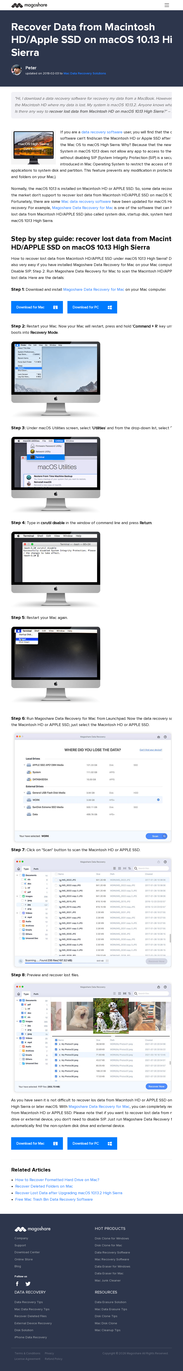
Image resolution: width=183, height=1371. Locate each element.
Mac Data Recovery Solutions (85, 73)
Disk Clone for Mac (108, 1245)
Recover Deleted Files (31, 1316)
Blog (18, 1266)
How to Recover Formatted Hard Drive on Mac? (57, 1180)
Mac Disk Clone (106, 1323)
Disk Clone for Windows (112, 1238)
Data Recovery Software (112, 1252)
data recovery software (102, 132)
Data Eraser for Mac (109, 1273)
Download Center (27, 1252)
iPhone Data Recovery (31, 1337)
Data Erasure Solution (110, 1302)
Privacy (49, 1353)
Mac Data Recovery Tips (32, 1309)
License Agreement (27, 1359)
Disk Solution (24, 1330)
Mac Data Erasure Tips (111, 1309)
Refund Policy (53, 1359)
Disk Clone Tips (106, 1316)
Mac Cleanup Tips (108, 1330)
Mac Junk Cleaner (108, 1280)
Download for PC (86, 307)
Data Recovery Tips (29, 1302)
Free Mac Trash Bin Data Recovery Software (54, 1200)
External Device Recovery (33, 1323)
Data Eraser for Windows (112, 1266)
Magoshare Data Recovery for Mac (82, 208)
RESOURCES (106, 1292)
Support (20, 1245)
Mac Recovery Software (112, 1259)
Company (21, 1238)
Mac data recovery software (86, 202)
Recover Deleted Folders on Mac (44, 1186)
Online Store (24, 1259)
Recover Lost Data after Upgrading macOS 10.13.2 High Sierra (68, 1193)
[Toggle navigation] (167, 5)
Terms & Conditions (27, 1353)
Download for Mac (31, 307)
